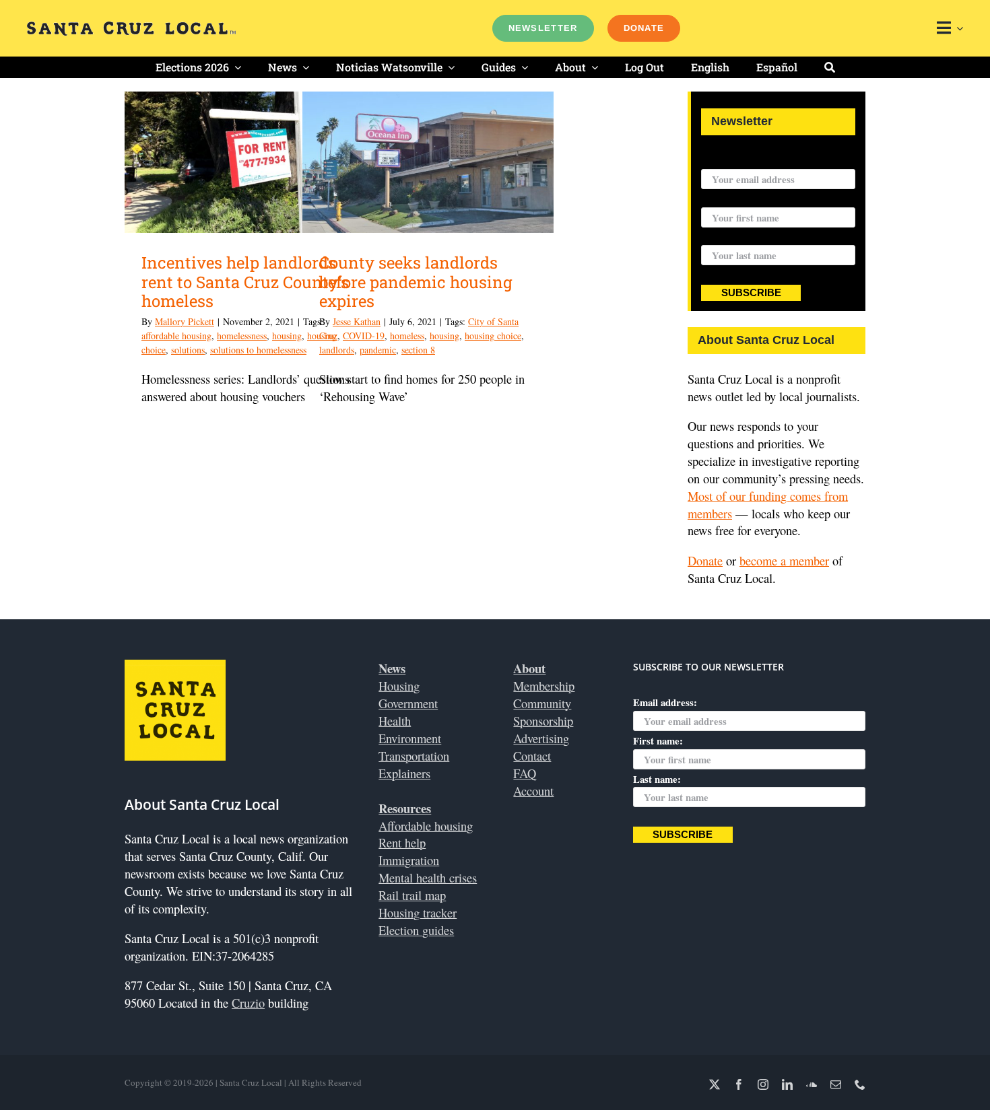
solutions (188, 349)
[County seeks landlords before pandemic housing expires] (428, 162)
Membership (543, 685)
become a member (784, 560)
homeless (407, 335)
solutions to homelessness (258, 349)
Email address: (733, 160)
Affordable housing (425, 825)
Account (533, 790)
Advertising (541, 738)
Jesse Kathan (357, 321)
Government (408, 703)
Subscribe (751, 292)
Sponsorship (543, 720)
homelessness (242, 335)
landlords (336, 349)
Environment (409, 738)
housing (287, 335)
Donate (705, 560)
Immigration (408, 860)
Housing (399, 685)
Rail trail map (412, 895)
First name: (726, 198)
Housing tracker (417, 912)
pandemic (378, 349)
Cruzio (248, 1002)
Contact (532, 755)
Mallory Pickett (184, 321)
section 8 (418, 349)
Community (542, 703)
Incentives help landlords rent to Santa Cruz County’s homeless (245, 282)
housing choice (493, 335)
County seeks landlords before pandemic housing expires (416, 282)
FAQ (524, 773)
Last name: (725, 237)
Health (394, 720)
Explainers (404, 773)
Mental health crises (427, 877)
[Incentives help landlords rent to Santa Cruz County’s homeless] (250, 162)
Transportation (413, 755)
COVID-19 (364, 335)
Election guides (416, 930)
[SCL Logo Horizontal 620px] (131, 27)
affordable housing (176, 335)
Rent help (402, 842)
